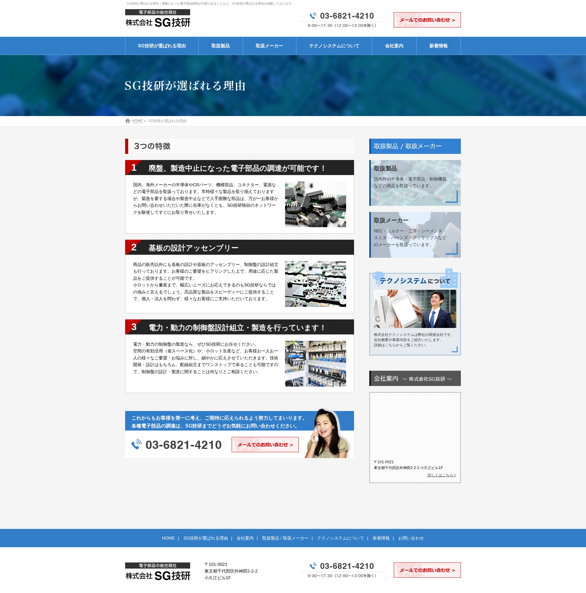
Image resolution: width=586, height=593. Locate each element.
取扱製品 (221, 45)
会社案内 (394, 45)
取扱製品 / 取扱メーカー (285, 538)
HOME (168, 538)
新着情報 (438, 45)
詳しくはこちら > (442, 475)
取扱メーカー (269, 45)
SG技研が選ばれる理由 (162, 45)
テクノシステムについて (334, 45)
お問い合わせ (411, 538)
